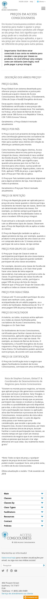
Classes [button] (7, 498)
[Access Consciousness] (5, 5)
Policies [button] (7, 525)
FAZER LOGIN (23, 2)
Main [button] (6, 493)
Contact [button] (8, 521)
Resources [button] (9, 516)
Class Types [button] (10, 507)
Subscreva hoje (9, 557)
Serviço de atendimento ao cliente (17, 593)
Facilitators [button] (9, 512)
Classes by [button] (9, 502)
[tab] (23, 493)
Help (31, 2)
